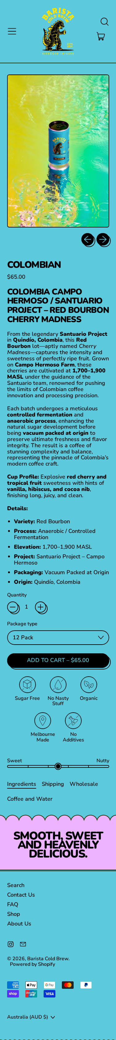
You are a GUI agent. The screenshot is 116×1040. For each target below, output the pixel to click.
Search (15, 885)
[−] (12, 607)
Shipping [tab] (53, 783)
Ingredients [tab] (21, 783)
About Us (19, 923)
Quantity (17, 595)
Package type (22, 624)
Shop (13, 914)
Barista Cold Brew (47, 958)
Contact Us (21, 894)
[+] (40, 607)
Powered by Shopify (32, 964)
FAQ (12, 904)
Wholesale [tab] (84, 783)
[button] (104, 22)
